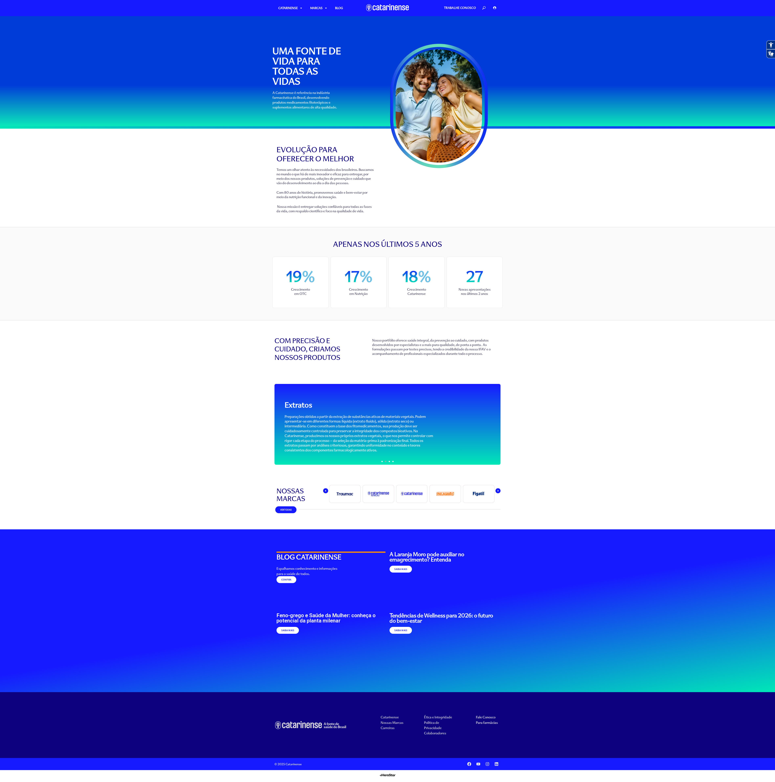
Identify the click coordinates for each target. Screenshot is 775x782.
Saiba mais (400, 569)
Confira (286, 579)
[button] (382, 461)
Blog (339, 8)
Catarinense (288, 8)
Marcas (316, 8)
